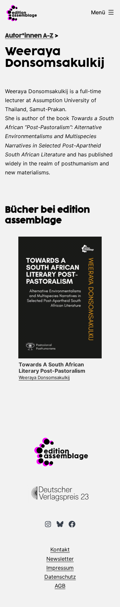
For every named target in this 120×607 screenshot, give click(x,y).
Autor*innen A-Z (29, 36)
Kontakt (60, 549)
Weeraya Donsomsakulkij (44, 377)
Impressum (60, 567)
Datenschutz (60, 576)
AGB (60, 585)
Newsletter (60, 558)
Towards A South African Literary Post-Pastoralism (52, 367)
